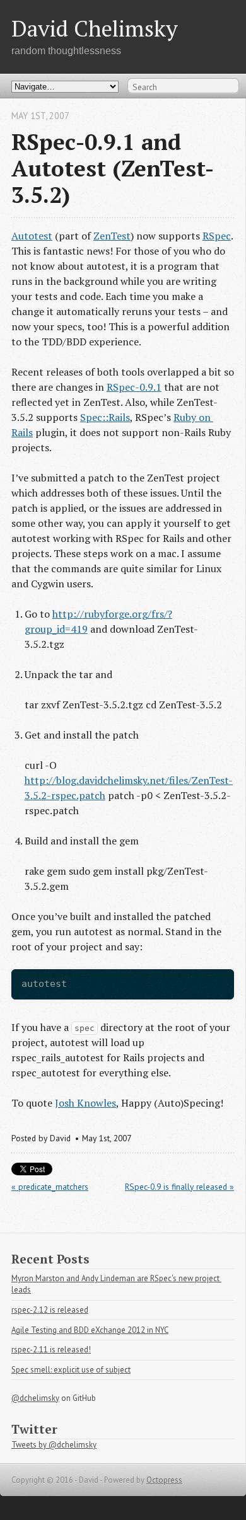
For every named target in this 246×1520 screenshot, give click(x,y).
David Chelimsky (94, 28)
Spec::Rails (105, 417)
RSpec (216, 236)
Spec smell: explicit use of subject (71, 1369)
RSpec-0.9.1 (134, 387)
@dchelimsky (35, 1398)
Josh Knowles (85, 1103)
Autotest (31, 236)
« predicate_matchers (49, 1186)
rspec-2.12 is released (49, 1309)
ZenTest (112, 236)
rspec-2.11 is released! (51, 1349)
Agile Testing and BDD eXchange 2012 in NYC (89, 1330)
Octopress (164, 1480)
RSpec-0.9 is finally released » (179, 1186)
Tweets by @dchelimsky (54, 1444)
